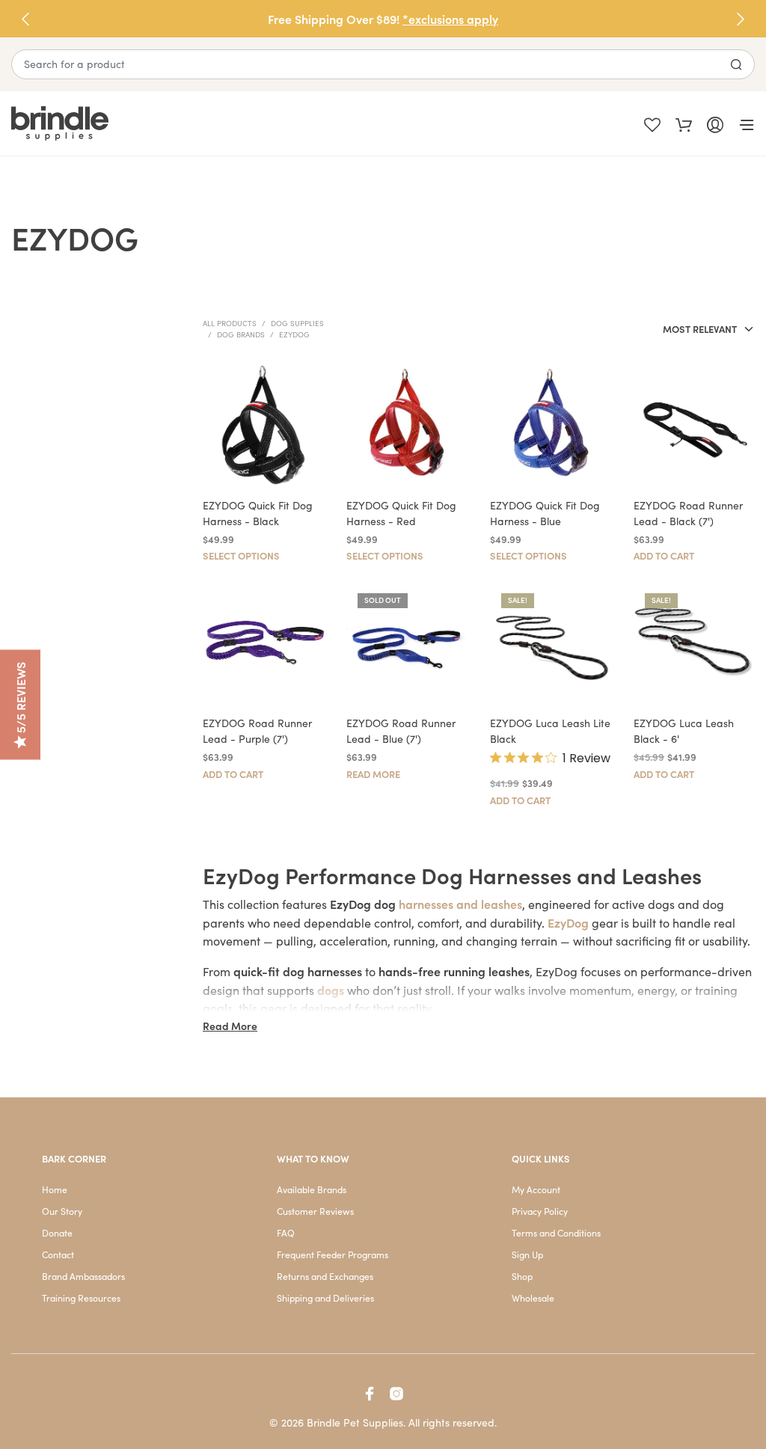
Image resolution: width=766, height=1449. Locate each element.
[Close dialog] (656, 596)
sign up (529, 866)
